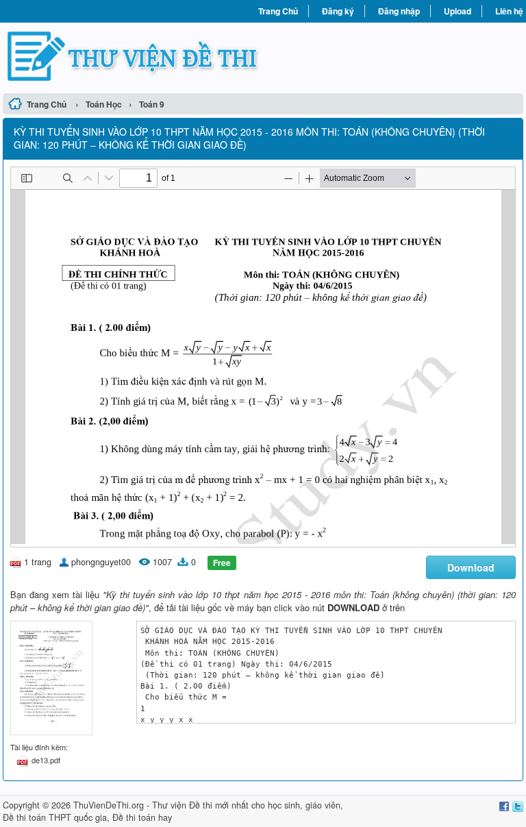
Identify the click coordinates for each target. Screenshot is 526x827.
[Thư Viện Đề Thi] (133, 56)
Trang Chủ (278, 11)
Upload (457, 11)
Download (470, 567)
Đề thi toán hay (142, 817)
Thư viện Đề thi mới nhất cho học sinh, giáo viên (246, 805)
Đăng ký (338, 11)
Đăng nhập (399, 11)
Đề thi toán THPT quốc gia (55, 817)
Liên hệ (509, 11)
